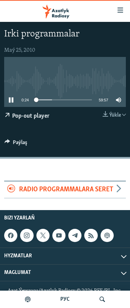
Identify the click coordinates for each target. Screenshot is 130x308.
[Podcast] (107, 235)
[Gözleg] (102, 299)
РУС (65, 299)
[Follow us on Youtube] (59, 235)
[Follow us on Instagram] (26, 235)
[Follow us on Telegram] (74, 235)
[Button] (16, 144)
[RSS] (90, 235)
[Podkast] (27, 299)
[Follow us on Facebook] (10, 235)
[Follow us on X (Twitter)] (43, 235)
